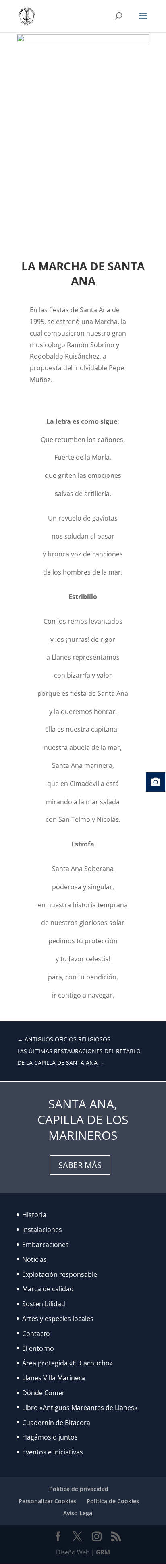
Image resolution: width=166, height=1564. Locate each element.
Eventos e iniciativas (52, 1452)
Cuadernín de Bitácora (56, 1422)
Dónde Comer (43, 1392)
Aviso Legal (78, 1513)
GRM (103, 1552)
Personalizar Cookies (47, 1501)
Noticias (34, 1259)
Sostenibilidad (43, 1303)
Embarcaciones (45, 1244)
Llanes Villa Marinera (53, 1377)
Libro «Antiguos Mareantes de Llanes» (79, 1407)
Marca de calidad (48, 1288)
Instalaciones (42, 1229)
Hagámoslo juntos (50, 1437)
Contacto (36, 1333)
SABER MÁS (80, 1165)
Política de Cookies (113, 1501)
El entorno (38, 1348)
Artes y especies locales (57, 1318)
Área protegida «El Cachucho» (67, 1363)
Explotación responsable (59, 1274)
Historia (34, 1214)
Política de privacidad (78, 1489)
